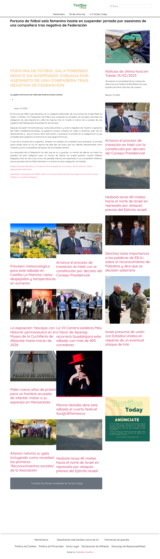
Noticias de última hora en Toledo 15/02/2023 (126, 73)
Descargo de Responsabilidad (128, 546)
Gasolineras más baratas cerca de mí (77, 539)
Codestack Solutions (84, 552)
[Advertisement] (56, 45)
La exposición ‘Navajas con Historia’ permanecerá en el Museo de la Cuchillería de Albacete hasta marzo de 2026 (33, 336)
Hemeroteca (59, 14)
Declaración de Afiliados (95, 546)
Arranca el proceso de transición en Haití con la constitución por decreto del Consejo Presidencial (79, 268)
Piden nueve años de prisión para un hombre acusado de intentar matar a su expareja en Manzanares (33, 395)
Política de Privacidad (51, 546)
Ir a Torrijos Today (98, 14)
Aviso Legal (72, 546)
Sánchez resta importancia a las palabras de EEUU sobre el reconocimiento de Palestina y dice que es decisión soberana (127, 261)
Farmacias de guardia (116, 539)
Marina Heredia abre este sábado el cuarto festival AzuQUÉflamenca (77, 409)
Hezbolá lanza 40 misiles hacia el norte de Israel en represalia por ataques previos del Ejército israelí (77, 464)
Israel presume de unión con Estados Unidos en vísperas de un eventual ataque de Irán (124, 338)
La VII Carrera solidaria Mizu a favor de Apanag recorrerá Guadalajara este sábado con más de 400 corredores (79, 336)
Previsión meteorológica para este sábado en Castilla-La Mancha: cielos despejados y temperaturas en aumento (33, 274)
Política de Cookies (25, 546)
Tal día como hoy (77, 14)
